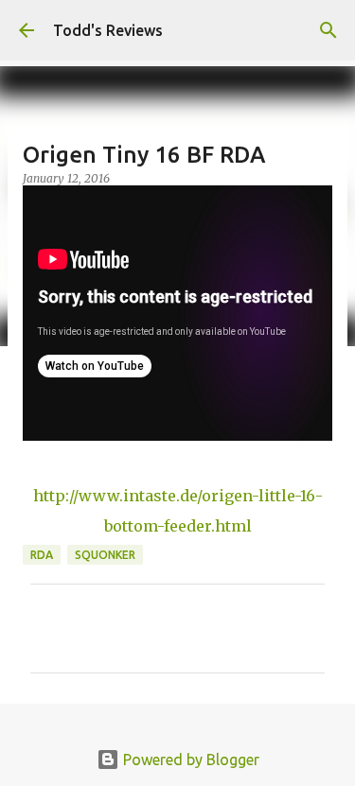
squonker (105, 555)
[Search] (328, 30)
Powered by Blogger (189, 759)
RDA (41, 555)
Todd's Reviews (108, 30)
